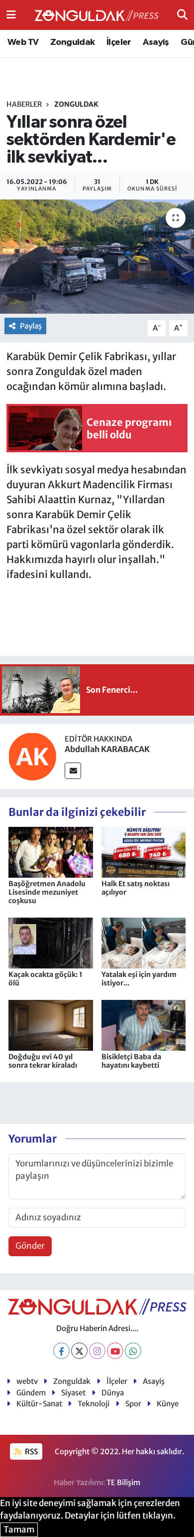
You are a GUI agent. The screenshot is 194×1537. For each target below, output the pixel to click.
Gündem (31, 1392)
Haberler (24, 104)
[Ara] (182, 14)
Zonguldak (72, 42)
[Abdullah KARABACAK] (32, 755)
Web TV (22, 42)
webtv (27, 1381)
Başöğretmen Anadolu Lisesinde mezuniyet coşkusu (47, 892)
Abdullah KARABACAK (107, 749)
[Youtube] (115, 1351)
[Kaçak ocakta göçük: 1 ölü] (50, 942)
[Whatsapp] (133, 1351)
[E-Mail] (73, 771)
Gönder (30, 1245)
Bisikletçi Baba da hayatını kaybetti (131, 1061)
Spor (133, 1403)
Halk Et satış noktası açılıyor (135, 888)
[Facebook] (61, 1351)
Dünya (112, 1392)
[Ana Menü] (11, 14)
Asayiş (156, 42)
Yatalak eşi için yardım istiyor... (139, 978)
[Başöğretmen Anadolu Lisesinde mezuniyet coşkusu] (50, 851)
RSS (30, 1451)
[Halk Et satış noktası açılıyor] (143, 851)
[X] (79, 1351)
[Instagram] (97, 1351)
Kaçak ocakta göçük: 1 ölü (45, 978)
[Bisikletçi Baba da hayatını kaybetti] (143, 1024)
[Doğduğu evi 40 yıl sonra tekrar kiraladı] (50, 1024)
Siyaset (73, 1392)
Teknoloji (93, 1403)
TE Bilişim (123, 1482)
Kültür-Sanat (39, 1403)
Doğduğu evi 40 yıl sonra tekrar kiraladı (42, 1061)
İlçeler (118, 42)
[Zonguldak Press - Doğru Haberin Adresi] (96, 15)
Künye (168, 1403)
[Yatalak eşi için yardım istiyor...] (143, 942)
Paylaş (31, 326)
